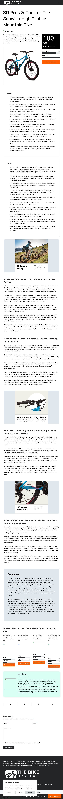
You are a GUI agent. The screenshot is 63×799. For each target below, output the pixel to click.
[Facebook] (10, 704)
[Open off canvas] (59, 2)
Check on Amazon (54, 796)
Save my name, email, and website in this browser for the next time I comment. (22, 743)
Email (35, 723)
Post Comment (9, 747)
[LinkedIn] (53, 704)
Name (6, 723)
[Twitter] (24, 704)
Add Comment (8, 729)
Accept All (30, 792)
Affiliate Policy (39, 784)
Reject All (20, 792)
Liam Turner (22, 674)
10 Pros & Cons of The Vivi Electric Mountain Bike (38, 637)
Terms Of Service (49, 784)
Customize (10, 792)
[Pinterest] (39, 704)
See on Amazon (51, 62)
